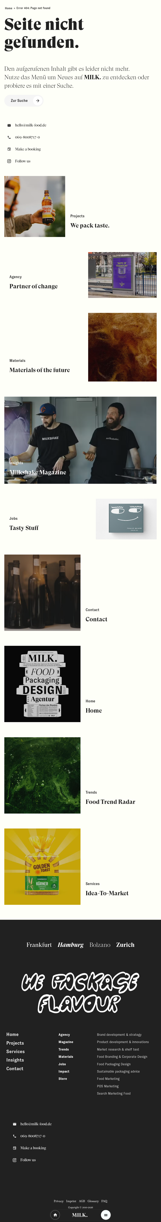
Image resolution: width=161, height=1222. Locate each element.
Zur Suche (19, 101)
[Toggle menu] (106, 1215)
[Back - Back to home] (55, 1215)
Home (8, 8)
